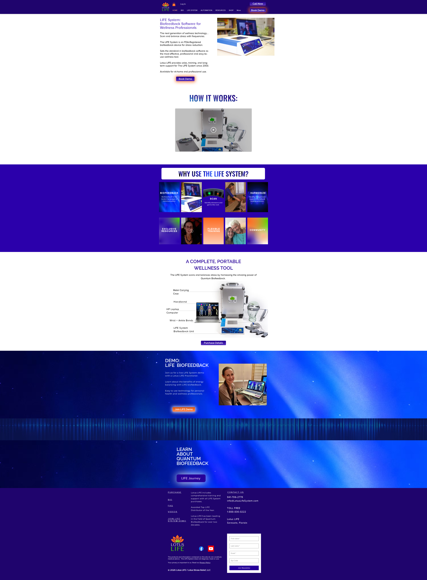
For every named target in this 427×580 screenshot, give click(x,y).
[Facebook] (201, 549)
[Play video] (213, 130)
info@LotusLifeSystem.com (242, 500)
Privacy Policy (205, 563)
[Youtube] (211, 549)
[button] (173, 4)
